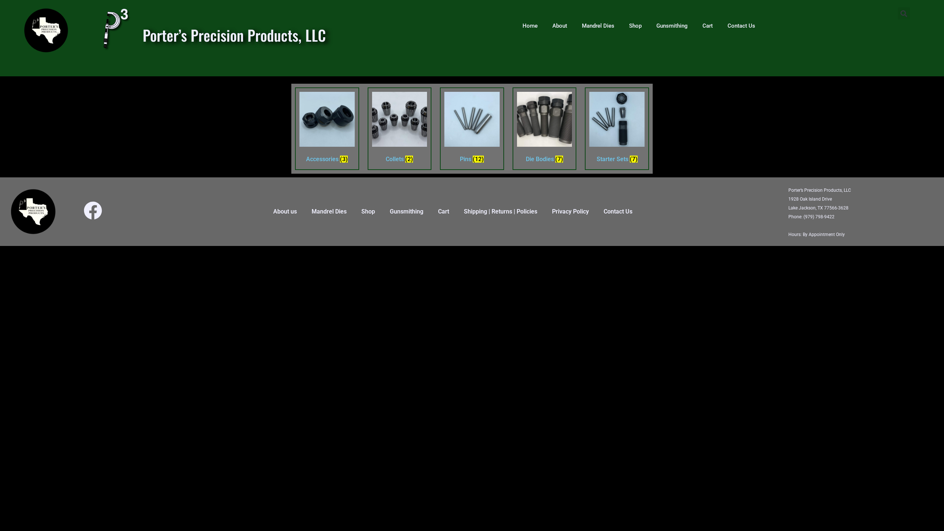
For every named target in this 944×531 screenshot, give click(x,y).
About (559, 25)
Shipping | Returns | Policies (500, 211)
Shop (635, 25)
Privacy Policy (570, 211)
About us (285, 211)
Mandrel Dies (598, 25)
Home (530, 25)
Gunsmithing (672, 25)
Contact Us (741, 25)
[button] (904, 13)
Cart (707, 25)
